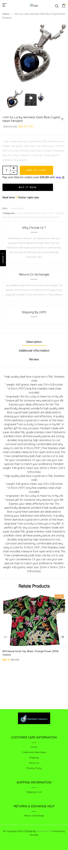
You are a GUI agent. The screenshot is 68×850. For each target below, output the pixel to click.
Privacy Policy (34, 768)
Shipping (34, 757)
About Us (34, 762)
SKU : (5, 208)
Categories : (9, 213)
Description (34, 342)
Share (3, 259)
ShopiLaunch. (43, 831)
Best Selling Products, (29, 213)
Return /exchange (34, 815)
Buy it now (28, 187)
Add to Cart (36, 170)
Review (34, 359)
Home (5, 13)
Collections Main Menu (34, 752)
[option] (34, 57)
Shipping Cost (34, 791)
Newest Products (50, 217)
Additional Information (34, 350)
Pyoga (28, 831)
